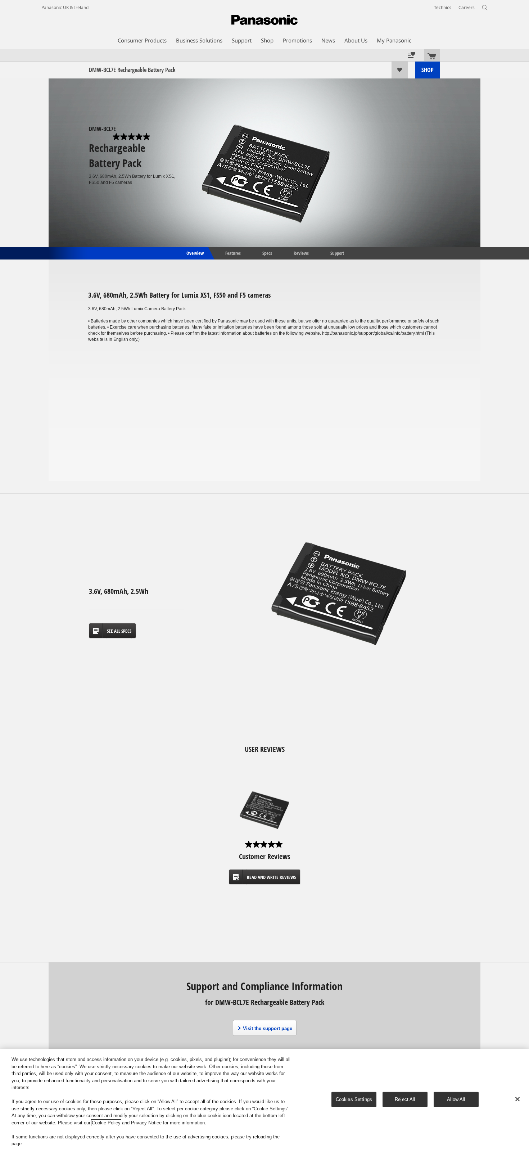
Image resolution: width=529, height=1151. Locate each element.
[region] (264, 1100)
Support (337, 252)
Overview (194, 252)
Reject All (405, 1099)
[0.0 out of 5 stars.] (132, 136)
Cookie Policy (106, 1122)
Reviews (301, 252)
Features (233, 252)
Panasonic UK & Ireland (65, 7)
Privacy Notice (146, 1122)
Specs (267, 252)
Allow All (456, 1099)
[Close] (517, 1099)
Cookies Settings (354, 1099)
